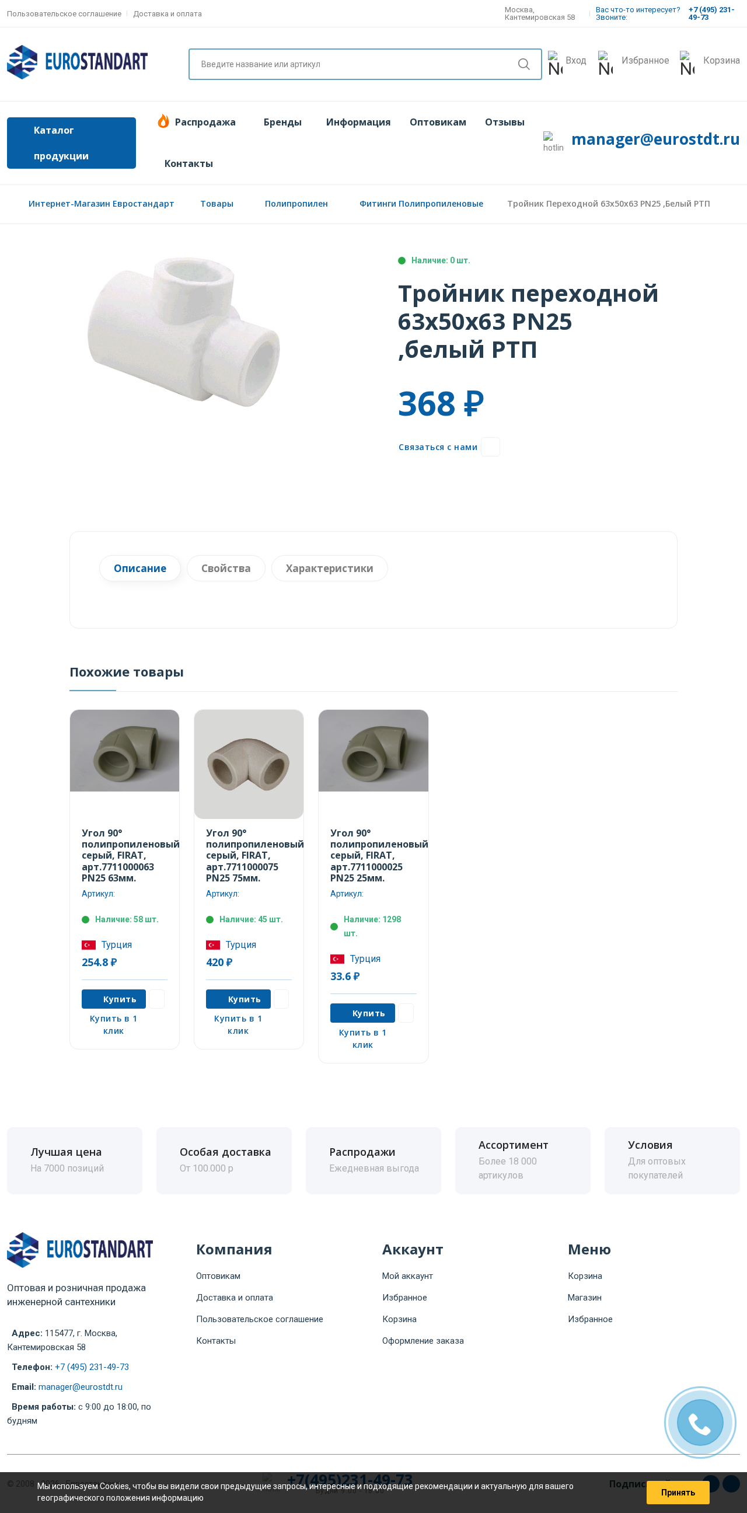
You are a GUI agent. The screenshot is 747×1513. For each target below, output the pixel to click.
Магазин (585, 1297)
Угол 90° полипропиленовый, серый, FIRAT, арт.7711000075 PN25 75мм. (256, 855)
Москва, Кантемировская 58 (540, 13)
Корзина (399, 1319)
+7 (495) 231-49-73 (92, 1367)
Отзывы (505, 122)
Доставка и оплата (167, 14)
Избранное (404, 1297)
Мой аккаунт (407, 1276)
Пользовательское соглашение (64, 14)
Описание (140, 568)
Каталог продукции (61, 143)
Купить (120, 999)
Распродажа (205, 122)
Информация (358, 122)
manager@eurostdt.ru (655, 138)
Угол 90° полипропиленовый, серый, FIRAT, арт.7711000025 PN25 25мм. (380, 855)
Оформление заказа (423, 1341)
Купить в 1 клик (114, 1024)
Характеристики (330, 568)
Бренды (283, 122)
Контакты (189, 163)
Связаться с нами (438, 446)
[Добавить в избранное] (490, 446)
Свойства (226, 568)
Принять (678, 1492)
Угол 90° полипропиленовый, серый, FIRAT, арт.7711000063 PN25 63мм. (132, 855)
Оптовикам (438, 122)
